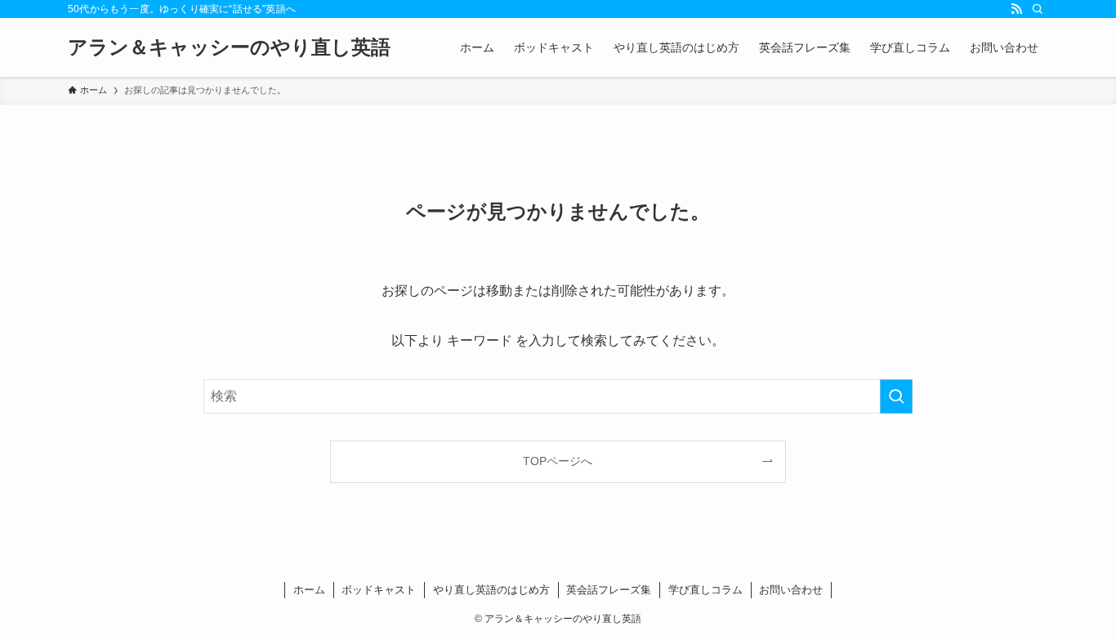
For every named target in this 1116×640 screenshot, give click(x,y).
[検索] (1037, 9)
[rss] (1016, 9)
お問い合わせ (791, 590)
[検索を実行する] (896, 396)
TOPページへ (557, 461)
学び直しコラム (705, 590)
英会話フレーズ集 (608, 590)
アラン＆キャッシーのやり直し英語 (229, 47)
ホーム (309, 590)
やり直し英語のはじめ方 (491, 590)
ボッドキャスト (378, 590)
